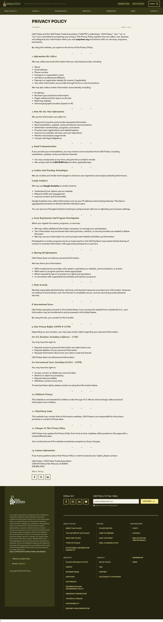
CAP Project (71, 582)
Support (103, 572)
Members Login (123, 4)
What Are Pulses (73, 538)
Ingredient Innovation (76, 594)
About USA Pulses (74, 528)
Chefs (135, 528)
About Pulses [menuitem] (9, 11)
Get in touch (105, 562)
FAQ (100, 567)
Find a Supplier (138, 4)
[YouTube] (86, 501)
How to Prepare (106, 533)
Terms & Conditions (21, 559)
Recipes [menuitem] (35, 11)
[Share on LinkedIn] (47, 477)
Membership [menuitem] (111, 11)
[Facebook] (66, 501)
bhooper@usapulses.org (17, 541)
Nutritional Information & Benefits (77, 549)
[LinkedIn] (79, 501)
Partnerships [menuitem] (60, 11)
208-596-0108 (37, 539)
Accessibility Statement (110, 577)
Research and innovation (77, 608)
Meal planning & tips (108, 543)
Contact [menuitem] (153, 11)
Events (69, 567)
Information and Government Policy (75, 588)
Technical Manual (74, 599)
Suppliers (70, 577)
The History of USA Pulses (78, 533)
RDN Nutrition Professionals (139, 539)
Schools (136, 533)
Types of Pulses (73, 543)
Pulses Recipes (105, 528)
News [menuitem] (133, 11)
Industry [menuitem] (86, 11)
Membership (138, 558)
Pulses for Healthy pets (77, 562)
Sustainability (72, 604)
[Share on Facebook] (34, 477)
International (72, 572)
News (135, 562)
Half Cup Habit (106, 538)
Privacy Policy (18, 564)
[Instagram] (72, 501)
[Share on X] (41, 477)
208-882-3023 (24, 547)
